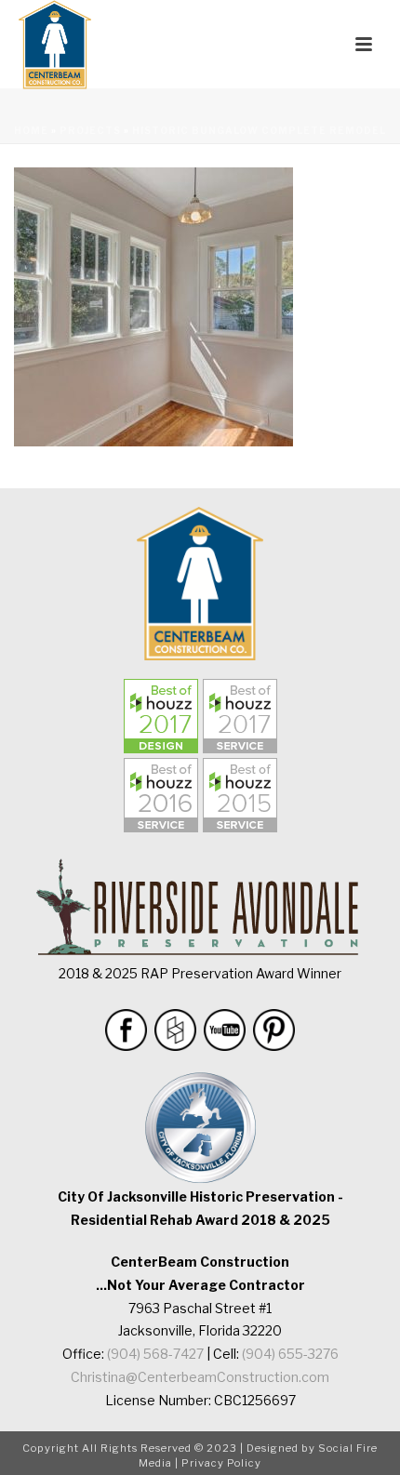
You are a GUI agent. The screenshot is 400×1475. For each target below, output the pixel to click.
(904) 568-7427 (155, 1354)
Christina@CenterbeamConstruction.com (200, 1377)
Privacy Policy (221, 1462)
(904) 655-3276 (290, 1354)
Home (31, 130)
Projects (90, 130)
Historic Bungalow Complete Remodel (259, 130)
